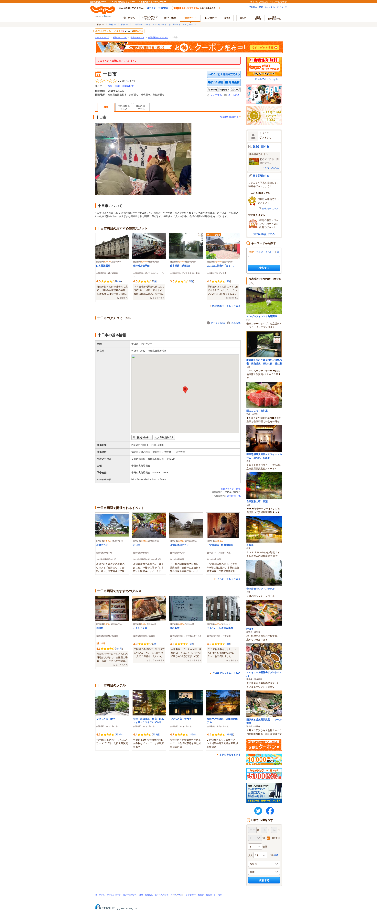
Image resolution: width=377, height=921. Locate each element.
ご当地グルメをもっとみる (226, 673)
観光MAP (142, 437)
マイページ (282, 7)
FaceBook (270, 811)
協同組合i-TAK (234, 496)
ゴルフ (243, 18)
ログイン (151, 7)
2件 (154, 643)
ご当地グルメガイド (142, 24)
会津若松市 (128, 86)
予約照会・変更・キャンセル (262, 7)
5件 (228, 281)
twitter (258, 811)
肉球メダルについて (271, 208)
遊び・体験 (170, 17)
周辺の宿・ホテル (141, 107)
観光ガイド (126, 24)
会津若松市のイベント (158, 37)
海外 (258, 18)
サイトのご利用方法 (259, 1)
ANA (180, 895)
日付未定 (275, 838)
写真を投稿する (232, 82)
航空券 (227, 18)
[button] (185, 390)
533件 (156, 734)
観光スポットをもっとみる (226, 305)
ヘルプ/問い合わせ (278, 1)
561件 (118, 734)
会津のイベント (137, 37)
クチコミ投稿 (218, 322)
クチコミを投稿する (215, 82)
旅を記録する (261, 175)
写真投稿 (236, 322)
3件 (228, 643)
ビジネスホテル (130, 895)
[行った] (212, 89)
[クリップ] (235, 89)
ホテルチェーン (114, 895)
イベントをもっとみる (229, 578)
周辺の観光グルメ (124, 107)
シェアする (216, 95)
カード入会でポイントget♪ (264, 79)
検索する (264, 267)
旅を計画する (261, 146)
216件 (192, 734)
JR (172, 895)
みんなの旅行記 (190, 24)
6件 (191, 643)
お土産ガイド (175, 24)
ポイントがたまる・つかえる (108, 31)
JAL (175, 895)
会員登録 (163, 7)
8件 (154, 281)
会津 (117, 86)
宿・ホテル (100, 895)
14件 (118, 281)
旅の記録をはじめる (264, 234)
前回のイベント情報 (231, 489)
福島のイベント (120, 37)
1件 (191, 281)
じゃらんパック (149, 17)
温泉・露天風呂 (146, 895)
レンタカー (211, 17)
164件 (119, 648)
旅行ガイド (114, 24)
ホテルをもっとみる (230, 754)
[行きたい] (224, 89)
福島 (110, 86)
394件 (229, 734)
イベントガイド (160, 24)
